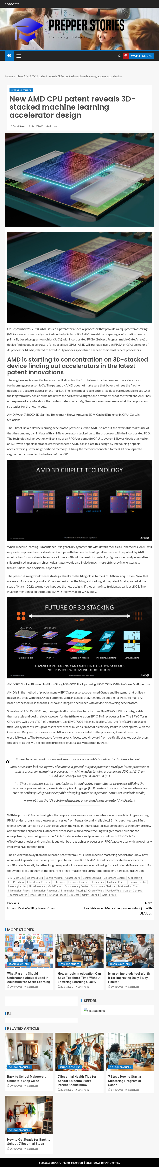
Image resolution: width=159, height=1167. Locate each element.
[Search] (119, 56)
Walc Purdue (109, 894)
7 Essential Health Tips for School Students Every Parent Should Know (77, 1081)
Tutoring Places (57, 894)
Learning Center (21, 90)
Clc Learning (135, 877)
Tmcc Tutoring (37, 894)
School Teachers (19, 1067)
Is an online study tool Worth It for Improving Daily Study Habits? (129, 978)
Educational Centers (38, 882)
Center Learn (72, 877)
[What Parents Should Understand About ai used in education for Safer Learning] (29, 951)
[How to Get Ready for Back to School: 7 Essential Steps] (29, 1115)
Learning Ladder (17, 886)
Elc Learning (59, 882)
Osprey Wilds (96, 890)
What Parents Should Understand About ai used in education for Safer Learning (28, 978)
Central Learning (92, 877)
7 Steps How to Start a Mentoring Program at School (124, 1081)
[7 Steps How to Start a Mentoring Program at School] (130, 1052)
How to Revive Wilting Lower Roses (31, 905)
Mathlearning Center (76, 886)
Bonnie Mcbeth (54, 877)
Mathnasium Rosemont (45, 890)
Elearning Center (77, 882)
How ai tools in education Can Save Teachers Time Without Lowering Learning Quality (79, 978)
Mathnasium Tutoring (73, 890)
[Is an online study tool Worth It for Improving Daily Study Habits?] (130, 951)
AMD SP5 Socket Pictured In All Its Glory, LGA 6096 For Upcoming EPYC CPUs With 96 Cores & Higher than (79, 684)
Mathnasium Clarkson (103, 886)
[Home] (9, 55)
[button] (18, 56)
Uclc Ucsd (74, 894)
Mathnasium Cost (128, 886)
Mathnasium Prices (19, 890)
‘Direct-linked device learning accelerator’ (40, 428)
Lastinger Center (116, 882)
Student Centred (132, 890)
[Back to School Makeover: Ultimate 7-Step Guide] (29, 1052)
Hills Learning (97, 882)
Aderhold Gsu (35, 877)
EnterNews (93, 1162)
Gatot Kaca (19, 126)
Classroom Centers (114, 877)
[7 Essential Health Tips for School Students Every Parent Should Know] (79, 1052)
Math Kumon (55, 886)
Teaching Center (17, 894)
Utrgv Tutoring (90, 894)
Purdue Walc (113, 890)
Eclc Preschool (16, 882)
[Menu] (18, 56)
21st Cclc (19, 877)
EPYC (64, 692)
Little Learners (37, 886)
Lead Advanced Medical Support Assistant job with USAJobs (118, 908)
